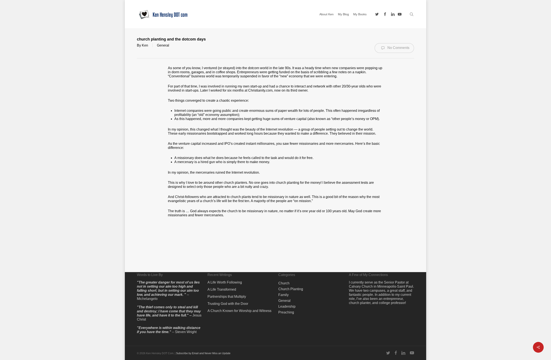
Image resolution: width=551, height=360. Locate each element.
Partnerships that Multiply (226, 296)
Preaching (286, 312)
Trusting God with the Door (227, 303)
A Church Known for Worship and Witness (239, 311)
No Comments (398, 48)
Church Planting (290, 289)
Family (283, 295)
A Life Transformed (221, 289)
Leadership (287, 306)
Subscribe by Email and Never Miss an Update (203, 353)
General (163, 45)
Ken (145, 45)
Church (283, 283)
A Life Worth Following (224, 282)
